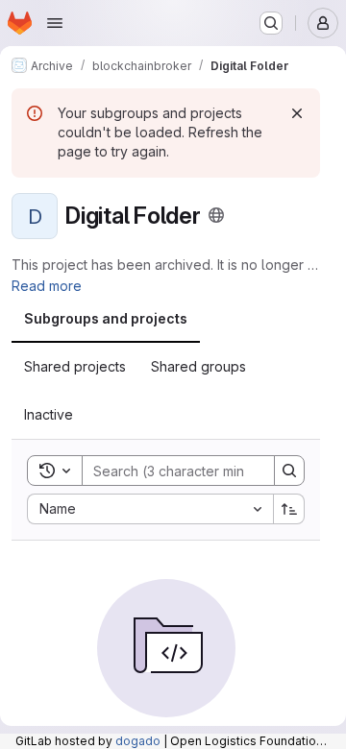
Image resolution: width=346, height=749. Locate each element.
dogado (138, 741)
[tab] (106, 319)
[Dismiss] (297, 113)
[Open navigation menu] (54, 23)
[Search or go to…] (271, 23)
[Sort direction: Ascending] (289, 509)
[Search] (289, 470)
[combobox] (150, 509)
